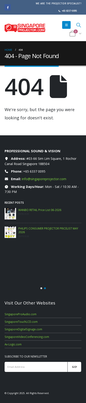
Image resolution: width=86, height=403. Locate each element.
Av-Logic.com (13, 344)
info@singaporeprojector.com (44, 179)
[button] (66, 25)
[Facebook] (8, 7)
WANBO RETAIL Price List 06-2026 (39, 210)
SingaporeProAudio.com (20, 314)
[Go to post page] (10, 213)
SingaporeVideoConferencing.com (27, 337)
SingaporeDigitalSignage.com (23, 329)
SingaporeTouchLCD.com (21, 321)
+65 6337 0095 (34, 171)
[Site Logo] (25, 28)
